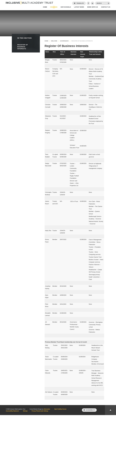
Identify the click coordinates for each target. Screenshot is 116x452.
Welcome (54, 41)
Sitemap (25, 411)
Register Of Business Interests (82, 41)
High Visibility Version (60, 409)
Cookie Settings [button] (43, 411)
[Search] (108, 3)
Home (46, 41)
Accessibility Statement (12, 411)
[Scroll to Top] (110, 410)
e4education (46, 409)
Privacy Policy (35, 411)
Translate (80, 3)
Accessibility (90, 410)
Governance (64, 41)
